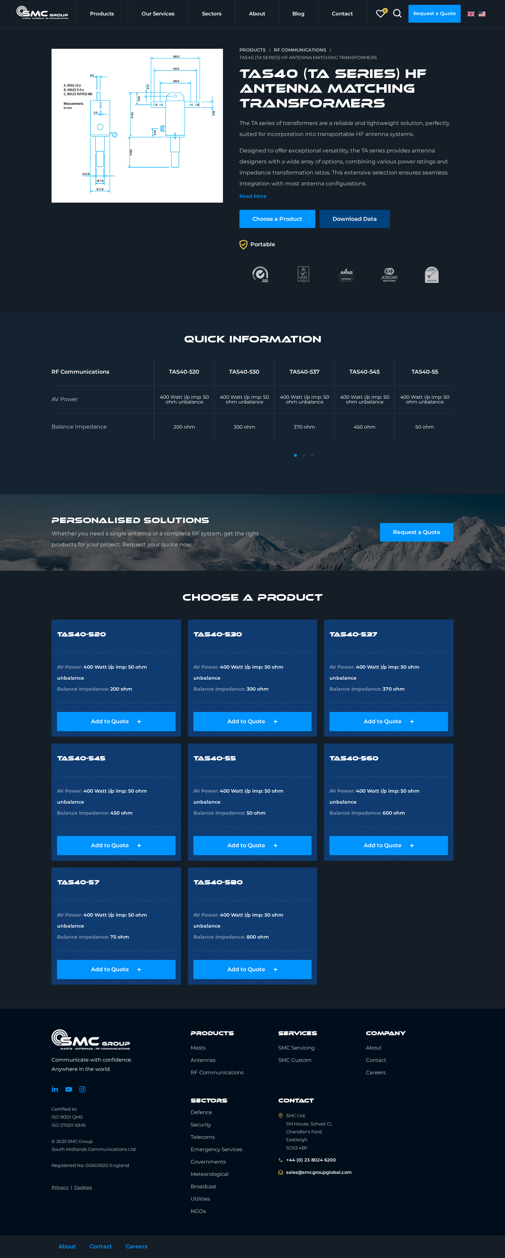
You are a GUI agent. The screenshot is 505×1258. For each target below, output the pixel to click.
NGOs (198, 1211)
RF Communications (300, 50)
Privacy (60, 1187)
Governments (208, 1161)
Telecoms (203, 1137)
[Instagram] (82, 1089)
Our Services (158, 13)
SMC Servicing (296, 1047)
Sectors (212, 13)
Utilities (200, 1198)
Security (201, 1124)
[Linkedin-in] (55, 1089)
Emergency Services (216, 1149)
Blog (298, 13)
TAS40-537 (353, 634)
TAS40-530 (217, 634)
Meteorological (209, 1174)
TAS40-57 (78, 882)
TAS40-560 (353, 758)
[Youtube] (68, 1089)
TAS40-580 (218, 882)
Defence (201, 1112)
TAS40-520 (81, 634)
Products (102, 13)
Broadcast (203, 1186)
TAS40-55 (214, 758)
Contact (342, 13)
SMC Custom (295, 1060)
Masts (198, 1047)
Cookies (83, 1187)
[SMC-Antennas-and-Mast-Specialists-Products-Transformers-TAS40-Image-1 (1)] (137, 125)
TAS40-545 (81, 758)
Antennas (203, 1060)
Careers (375, 1072)
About (257, 13)
